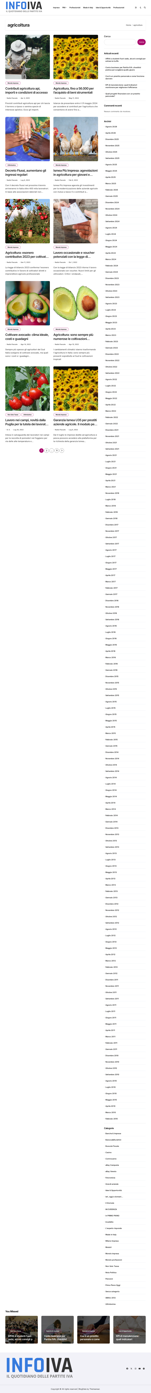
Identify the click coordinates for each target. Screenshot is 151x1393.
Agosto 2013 (111, 853)
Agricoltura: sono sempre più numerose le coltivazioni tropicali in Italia (73, 339)
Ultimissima (12, 165)
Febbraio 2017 (111, 588)
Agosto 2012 (111, 929)
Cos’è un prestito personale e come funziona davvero (124, 77)
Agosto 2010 (111, 1081)
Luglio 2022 (110, 386)
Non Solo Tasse (13, 415)
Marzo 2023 (110, 335)
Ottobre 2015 (111, 689)
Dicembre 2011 (111, 980)
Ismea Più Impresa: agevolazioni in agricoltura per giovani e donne (75, 174)
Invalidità (109, 1222)
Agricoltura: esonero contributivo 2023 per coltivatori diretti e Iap (27, 257)
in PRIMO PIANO (112, 1216)
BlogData (82, 1389)
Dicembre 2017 (111, 525)
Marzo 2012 (110, 961)
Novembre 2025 (112, 145)
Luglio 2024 (110, 234)
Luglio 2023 (110, 310)
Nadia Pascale (12, 98)
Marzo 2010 (110, 1112)
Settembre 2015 (112, 695)
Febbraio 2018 (111, 512)
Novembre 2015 (112, 683)
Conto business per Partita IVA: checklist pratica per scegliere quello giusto (123, 68)
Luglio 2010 (110, 1087)
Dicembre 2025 (112, 139)
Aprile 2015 (110, 727)
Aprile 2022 (110, 405)
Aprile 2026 (110, 133)
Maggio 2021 (111, 474)
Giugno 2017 (110, 563)
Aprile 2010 (110, 1106)
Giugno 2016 (111, 638)
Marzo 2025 (110, 183)
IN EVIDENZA (111, 1209)
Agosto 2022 (111, 379)
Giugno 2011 (110, 1018)
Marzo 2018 (110, 506)
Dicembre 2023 (112, 278)
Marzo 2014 (110, 809)
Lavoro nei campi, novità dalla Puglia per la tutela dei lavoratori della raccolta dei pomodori (27, 424)
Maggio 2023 (111, 322)
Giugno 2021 (111, 468)
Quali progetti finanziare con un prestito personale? (122, 95)
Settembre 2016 (112, 619)
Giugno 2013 (111, 866)
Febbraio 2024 (111, 266)
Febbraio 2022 (111, 417)
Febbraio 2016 (111, 664)
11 (56, 450)
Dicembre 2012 (112, 904)
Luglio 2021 (110, 461)
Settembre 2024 (112, 221)
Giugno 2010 (111, 1093)
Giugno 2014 (111, 790)
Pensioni (109, 1279)
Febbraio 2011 (111, 1043)
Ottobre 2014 (111, 765)
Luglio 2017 (110, 556)
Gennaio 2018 (111, 518)
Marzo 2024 (110, 259)
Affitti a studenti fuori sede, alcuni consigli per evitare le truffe (125, 60)
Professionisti (74, 7)
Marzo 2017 (110, 581)
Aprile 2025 (110, 177)
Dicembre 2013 (112, 828)
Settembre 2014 (112, 771)
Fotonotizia (110, 1178)
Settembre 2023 (112, 297)
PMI (63, 7)
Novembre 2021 (112, 436)
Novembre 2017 (112, 531)
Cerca (107, 36)
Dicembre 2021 (112, 430)
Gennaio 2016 (111, 670)
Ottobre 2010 (111, 1068)
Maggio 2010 (111, 1100)
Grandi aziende (112, 1184)
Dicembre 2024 (112, 202)
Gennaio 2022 (111, 424)
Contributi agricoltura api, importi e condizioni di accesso (26, 90)
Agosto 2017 (111, 550)
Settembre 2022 (112, 373)
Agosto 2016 (111, 626)
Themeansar (95, 1389)
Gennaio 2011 (111, 1049)
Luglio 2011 (110, 1011)
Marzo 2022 (110, 411)
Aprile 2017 (110, 575)
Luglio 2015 (110, 708)
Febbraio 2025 (111, 190)
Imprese (56, 7)
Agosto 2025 (111, 164)
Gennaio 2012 (111, 973)
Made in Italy (88, 7)
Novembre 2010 (112, 1062)
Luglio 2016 (110, 632)
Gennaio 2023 (111, 348)
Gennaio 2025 (111, 196)
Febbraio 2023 (111, 341)
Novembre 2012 (112, 910)
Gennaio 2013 (111, 897)
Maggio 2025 (111, 171)
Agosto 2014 (111, 777)
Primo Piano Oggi (112, 1285)
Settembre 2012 (112, 923)
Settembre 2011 (112, 999)
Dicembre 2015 (112, 676)
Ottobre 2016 (111, 613)
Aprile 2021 (110, 480)
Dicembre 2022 (112, 354)
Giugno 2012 (111, 942)
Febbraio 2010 (111, 1119)
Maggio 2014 (111, 796)
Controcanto (111, 1159)
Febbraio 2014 (111, 815)
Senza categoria (112, 1291)
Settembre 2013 (112, 847)
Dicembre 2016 (112, 600)
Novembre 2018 (112, 493)
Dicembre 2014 (112, 752)
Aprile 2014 (110, 803)
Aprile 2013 (110, 878)
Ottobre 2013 (111, 841)
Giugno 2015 (111, 714)
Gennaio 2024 (111, 272)
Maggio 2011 (110, 1024)
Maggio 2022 (111, 398)
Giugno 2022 (111, 392)
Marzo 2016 (110, 657)
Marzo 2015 (110, 733)
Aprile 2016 (110, 651)
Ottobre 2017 (111, 537)
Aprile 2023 (110, 329)
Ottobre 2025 (111, 152)
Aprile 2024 (110, 253)
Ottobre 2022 (111, 367)
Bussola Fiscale (112, 1146)
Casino (108, 1152)
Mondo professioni (113, 1260)
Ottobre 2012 (111, 916)
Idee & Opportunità (103, 7)
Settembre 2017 (112, 544)
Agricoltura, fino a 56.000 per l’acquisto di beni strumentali (73, 90)
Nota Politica (111, 1272)
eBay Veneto (110, 1171)
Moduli (108, 1247)
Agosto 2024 (111, 228)
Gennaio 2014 (111, 822)
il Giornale (109, 1203)
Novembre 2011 (112, 986)
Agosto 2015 (111, 702)
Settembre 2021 (112, 449)
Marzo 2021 (110, 487)
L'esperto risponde (113, 1228)
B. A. (8, 430)
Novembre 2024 (112, 209)
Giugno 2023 (111, 316)
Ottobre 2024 (111, 215)
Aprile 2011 (110, 1030)
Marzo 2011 (110, 1036)
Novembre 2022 (112, 360)
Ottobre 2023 (111, 291)
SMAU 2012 (110, 1298)
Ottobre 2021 (111, 442)
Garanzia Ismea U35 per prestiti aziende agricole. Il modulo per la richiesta (75, 424)
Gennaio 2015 (111, 746)
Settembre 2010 (112, 1074)
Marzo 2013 (110, 885)
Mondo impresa (13, 83)
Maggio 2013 (111, 872)
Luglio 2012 (110, 935)
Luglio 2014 (110, 784)
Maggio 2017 (111, 569)
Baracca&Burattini (113, 1140)
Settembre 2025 (112, 158)
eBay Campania (112, 1165)
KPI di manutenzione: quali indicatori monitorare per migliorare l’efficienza (121, 86)
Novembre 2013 (112, 834)
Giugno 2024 (111, 240)
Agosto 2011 (110, 1005)
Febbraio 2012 (111, 967)
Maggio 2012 (111, 948)
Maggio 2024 (111, 247)
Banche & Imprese (113, 1133)
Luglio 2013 (110, 860)
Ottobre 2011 (111, 992)
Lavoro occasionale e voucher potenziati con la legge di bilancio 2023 (74, 257)
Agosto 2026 (111, 126)
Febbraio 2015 (111, 739)
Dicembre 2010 (112, 1055)
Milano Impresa (112, 1241)
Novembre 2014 (112, 758)
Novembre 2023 (112, 284)
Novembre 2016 (112, 607)
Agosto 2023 (111, 303)
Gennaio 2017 (111, 594)
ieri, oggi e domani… (114, 1197)
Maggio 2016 (111, 645)
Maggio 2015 (111, 721)
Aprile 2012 (110, 954)
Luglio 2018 (110, 499)
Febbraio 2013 (111, 891)
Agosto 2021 (111, 455)
